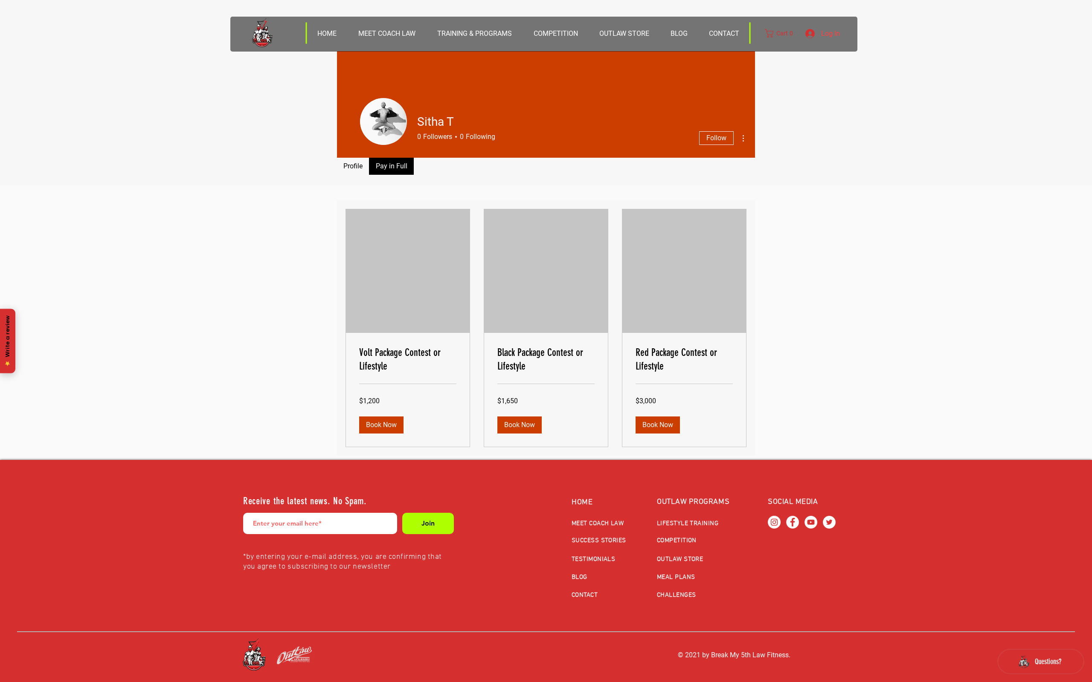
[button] (623, 33)
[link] (407, 359)
